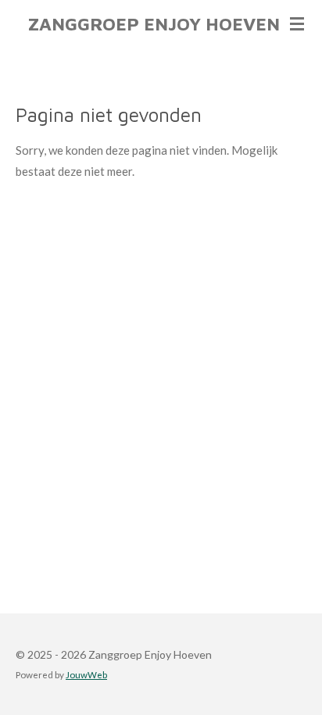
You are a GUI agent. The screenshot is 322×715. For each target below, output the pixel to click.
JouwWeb (86, 674)
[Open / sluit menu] (297, 23)
